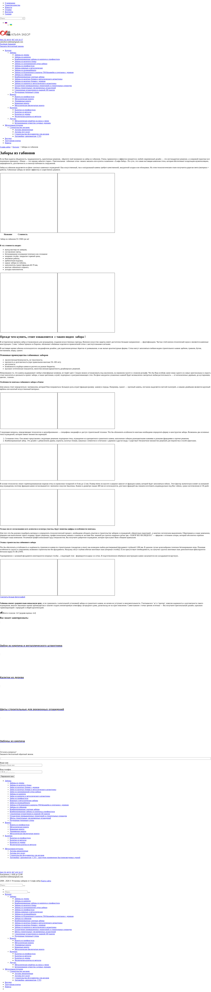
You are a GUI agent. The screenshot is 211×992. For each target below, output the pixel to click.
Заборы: (13, 53)
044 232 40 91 (5, 40)
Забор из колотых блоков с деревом (24, 787)
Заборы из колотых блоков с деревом (30, 81)
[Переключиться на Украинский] (11, 25)
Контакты (9, 12)
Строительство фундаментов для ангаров (32, 134)
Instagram (12, 44)
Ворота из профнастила (24, 97)
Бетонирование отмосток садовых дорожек (33, 123)
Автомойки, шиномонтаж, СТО (28, 136)
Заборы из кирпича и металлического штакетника (35, 83)
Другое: (13, 119)
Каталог (8, 50)
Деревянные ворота (23, 101)
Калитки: (13, 108)
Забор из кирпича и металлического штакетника (30, 796)
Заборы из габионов (23, 75)
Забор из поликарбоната (20, 803)
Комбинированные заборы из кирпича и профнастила (37, 59)
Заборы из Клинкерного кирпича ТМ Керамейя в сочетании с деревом (44, 72)
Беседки (8, 138)
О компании (10, 3)
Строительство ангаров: (20, 127)
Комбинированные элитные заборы (29, 77)
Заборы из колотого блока (25, 61)
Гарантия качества (12, 5)
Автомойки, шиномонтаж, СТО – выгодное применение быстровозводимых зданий (45, 857)
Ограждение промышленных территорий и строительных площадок (43, 86)
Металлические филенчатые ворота (29, 105)
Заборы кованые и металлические (29, 68)
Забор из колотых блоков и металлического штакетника (33, 789)
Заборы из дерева (22, 55)
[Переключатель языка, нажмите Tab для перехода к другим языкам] (6, 23)
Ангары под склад (22, 132)
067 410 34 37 (17, 40)
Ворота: (13, 94)
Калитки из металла (23, 112)
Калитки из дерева (22, 114)
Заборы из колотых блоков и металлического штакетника (38, 79)
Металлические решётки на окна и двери (32, 121)
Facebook (4, 44)
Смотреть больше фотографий (12, 597)
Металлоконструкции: (14, 849)
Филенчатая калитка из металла (28, 116)
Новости (8, 7)
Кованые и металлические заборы (24, 800)
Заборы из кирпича (23, 57)
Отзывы (8, 10)
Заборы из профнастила (24, 66)
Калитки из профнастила (25, 110)
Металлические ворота (24, 99)
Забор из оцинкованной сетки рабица (25, 792)
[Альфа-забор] (15, 37)
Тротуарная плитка (13, 141)
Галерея (8, 14)
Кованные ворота (22, 103)
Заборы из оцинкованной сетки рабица (31, 64)
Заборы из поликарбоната (25, 70)
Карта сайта (46, 881)
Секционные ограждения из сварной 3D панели (35, 90)
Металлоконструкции (14, 125)
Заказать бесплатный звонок (12, 46)
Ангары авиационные (24, 130)
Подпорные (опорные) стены (27, 92)
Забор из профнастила (19, 798)
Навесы (8, 143)
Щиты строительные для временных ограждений (35, 88)
